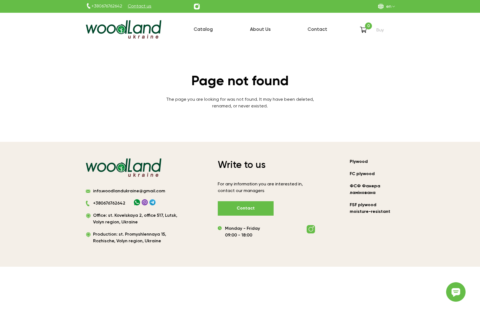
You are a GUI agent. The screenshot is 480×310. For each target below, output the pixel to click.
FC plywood (362, 174)
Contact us (139, 6)
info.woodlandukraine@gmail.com (129, 191)
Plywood (359, 162)
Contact (246, 208)
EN (388, 6)
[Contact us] (197, 6)
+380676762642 (106, 6)
